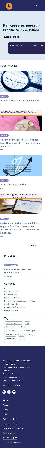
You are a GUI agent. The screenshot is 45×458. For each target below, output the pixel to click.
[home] (16, 5)
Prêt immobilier (10, 295)
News (25, 342)
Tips (27, 323)
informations (10, 338)
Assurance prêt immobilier (15, 307)
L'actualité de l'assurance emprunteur (19, 301)
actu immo (27, 334)
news (22, 338)
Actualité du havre (11, 291)
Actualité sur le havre (13, 323)
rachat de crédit (11, 331)
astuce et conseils (12, 334)
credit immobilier (12, 342)
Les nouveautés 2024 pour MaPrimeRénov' (18, 271)
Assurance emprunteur (30, 331)
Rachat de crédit (11, 310)
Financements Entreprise (14, 298)
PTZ (6, 288)
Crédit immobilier (11, 265)
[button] (36, 5)
